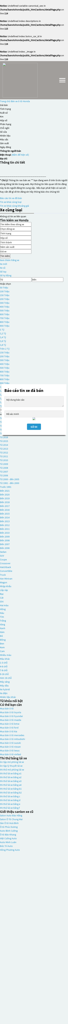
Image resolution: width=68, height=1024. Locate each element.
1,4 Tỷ (3, 337)
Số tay (3, 271)
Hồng (3, 609)
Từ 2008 (4, 467)
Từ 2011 (4, 456)
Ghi (1, 601)
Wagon (3, 582)
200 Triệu (4, 299)
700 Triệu (4, 318)
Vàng (2, 624)
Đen (2, 643)
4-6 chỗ (3, 666)
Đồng (3, 639)
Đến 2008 (5, 540)
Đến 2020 (5, 494)
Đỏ (1, 635)
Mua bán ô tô (7, 708)
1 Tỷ (2, 329)
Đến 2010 (5, 532)
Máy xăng (5, 681)
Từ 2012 (4, 452)
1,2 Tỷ (3, 333)
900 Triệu (4, 325)
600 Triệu (4, 314)
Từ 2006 (4, 475)
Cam (2, 651)
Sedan (3, 551)
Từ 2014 (4, 444)
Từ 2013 (4, 448)
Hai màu (4, 605)
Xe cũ (2, 267)
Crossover (5, 563)
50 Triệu (4, 287)
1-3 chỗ (3, 662)
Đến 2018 (5, 502)
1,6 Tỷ (3, 341)
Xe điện (3, 693)
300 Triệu (4, 302)
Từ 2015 (4, 441)
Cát (1, 597)
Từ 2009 (4, 464)
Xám (2, 632)
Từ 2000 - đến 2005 (9, 479)
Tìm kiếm (5, 256)
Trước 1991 (5, 486)
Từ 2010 (4, 460)
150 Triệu (4, 295)
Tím (2, 616)
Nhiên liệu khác (8, 697)
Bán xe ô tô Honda (20, 101)
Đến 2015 (5, 513)
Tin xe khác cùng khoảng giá (14, 205)
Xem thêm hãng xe (9, 260)
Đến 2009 (5, 536)
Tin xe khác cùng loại (10, 202)
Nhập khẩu (5, 586)
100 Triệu (4, 291)
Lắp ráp (4, 590)
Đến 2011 (5, 528)
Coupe (3, 559)
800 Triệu (4, 322)
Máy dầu (4, 685)
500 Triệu (4, 310)
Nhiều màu (5, 655)
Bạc (2, 593)
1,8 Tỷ (3, 344)
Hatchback (5, 567)
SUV (2, 555)
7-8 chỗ (3, 670)
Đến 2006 (5, 548)
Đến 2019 (5, 498)
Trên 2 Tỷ (5, 348)
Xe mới (3, 264)
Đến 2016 (5, 509)
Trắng (3, 620)
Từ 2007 (4, 471)
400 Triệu (4, 306)
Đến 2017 (5, 506)
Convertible (6, 571)
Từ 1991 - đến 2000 (9, 483)
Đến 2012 (5, 525)
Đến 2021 (5, 490)
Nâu (2, 613)
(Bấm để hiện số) (20, 154)
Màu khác (5, 658)
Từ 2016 (4, 437)
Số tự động (5, 275)
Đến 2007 (5, 544)
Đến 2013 (5, 521)
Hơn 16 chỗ (6, 677)
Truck (3, 574)
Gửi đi (34, 426)
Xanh (2, 628)
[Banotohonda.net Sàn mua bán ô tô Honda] (20, 80)
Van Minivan (6, 578)
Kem (2, 647)
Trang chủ (5, 101)
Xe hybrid (5, 689)
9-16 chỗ (4, 674)
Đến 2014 (5, 517)
